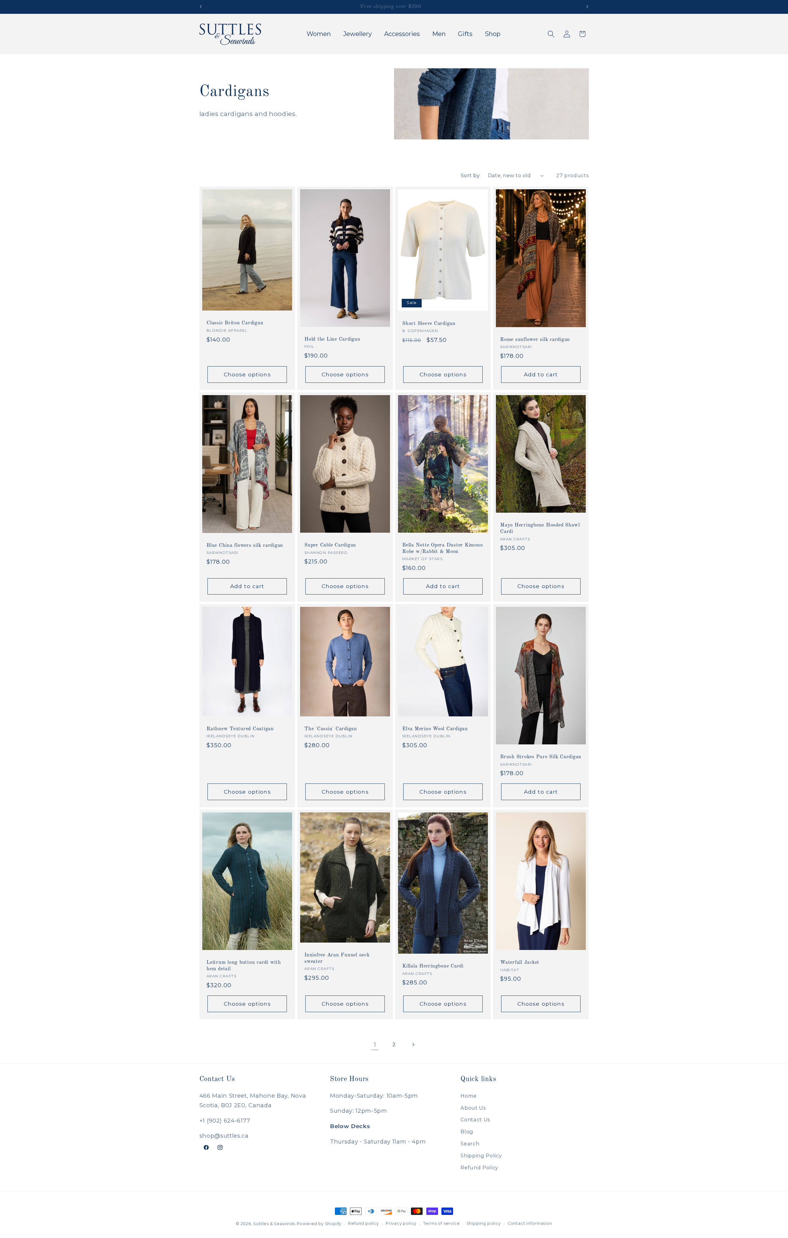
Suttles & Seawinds (274, 1223)
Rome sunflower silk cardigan (535, 339)
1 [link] (375, 1044)
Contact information (530, 1223)
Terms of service (441, 1223)
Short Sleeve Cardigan (429, 323)
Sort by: (471, 175)
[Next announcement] (587, 7)
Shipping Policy (481, 1155)
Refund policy (363, 1223)
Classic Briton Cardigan (235, 323)
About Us (473, 1108)
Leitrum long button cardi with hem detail (244, 966)
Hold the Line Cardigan (332, 339)
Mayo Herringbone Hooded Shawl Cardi (540, 528)
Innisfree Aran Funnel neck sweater (337, 958)
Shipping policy (484, 1223)
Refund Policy (479, 1167)
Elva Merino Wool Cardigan (435, 729)
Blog (466, 1131)
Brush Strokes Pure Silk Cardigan (540, 757)
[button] (551, 34)
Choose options (247, 374)
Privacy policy (401, 1223)
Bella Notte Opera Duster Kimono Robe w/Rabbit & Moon (442, 548)
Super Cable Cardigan (330, 545)
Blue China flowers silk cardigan (245, 545)
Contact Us (475, 1119)
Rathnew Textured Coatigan (240, 729)
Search (469, 1143)
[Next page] (413, 1045)
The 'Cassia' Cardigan (330, 729)
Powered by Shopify (319, 1223)
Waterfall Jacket (519, 962)
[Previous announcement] (200, 7)
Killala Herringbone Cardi (433, 966)
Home (468, 1096)
